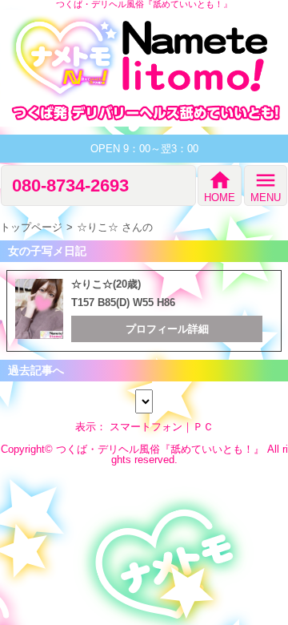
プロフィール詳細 (167, 329)
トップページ (31, 227)
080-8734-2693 (70, 186)
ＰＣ (203, 427)
